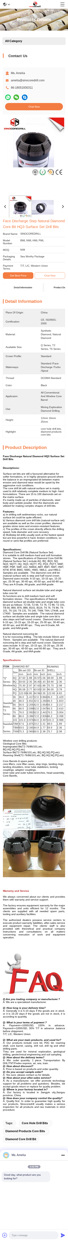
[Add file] (4, 1235)
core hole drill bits (35, 1123)
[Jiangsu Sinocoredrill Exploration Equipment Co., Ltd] (35, 4)
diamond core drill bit (20, 1139)
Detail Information (23, 287)
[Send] (63, 1235)
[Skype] (24, 97)
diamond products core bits (25, 1131)
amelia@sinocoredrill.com (27, 80)
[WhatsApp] (8, 97)
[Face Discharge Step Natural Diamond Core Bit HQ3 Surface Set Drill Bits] (33, 155)
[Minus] (63, 1155)
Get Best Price (18, 275)
